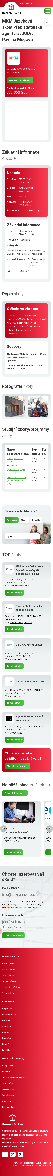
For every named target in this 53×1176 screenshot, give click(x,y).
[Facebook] (5, 1154)
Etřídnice (6, 1071)
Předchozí (3, 828)
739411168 (33, 262)
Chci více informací (16, 766)
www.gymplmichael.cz (20, 659)
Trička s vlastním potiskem (14, 1077)
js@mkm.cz (24, 191)
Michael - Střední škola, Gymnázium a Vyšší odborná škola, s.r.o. (29, 570)
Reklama (6, 1020)
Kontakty (6, 1050)
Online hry (6, 1101)
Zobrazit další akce (14, 793)
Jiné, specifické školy (17, 253)
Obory (24, 520)
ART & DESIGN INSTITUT (30, 681)
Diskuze (5, 1032)
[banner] (11, 8)
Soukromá (25, 239)
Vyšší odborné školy (11, 987)
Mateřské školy (9, 963)
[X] (13, 1154)
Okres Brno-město (27, 234)
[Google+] (20, 1154)
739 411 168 (24, 182)
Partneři (5, 1044)
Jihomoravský (25, 231)
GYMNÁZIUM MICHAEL (29, 644)
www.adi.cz (15, 696)
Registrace (7, 1008)
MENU (47, 11)
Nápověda (6, 1038)
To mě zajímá (13, 592)
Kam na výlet (8, 1107)
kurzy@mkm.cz (14, 72)
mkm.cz (22, 196)
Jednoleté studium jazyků (19, 250)
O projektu (6, 1026)
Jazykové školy (35, 253)
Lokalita (36, 520)
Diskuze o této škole (19, 80)
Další (49, 828)
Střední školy (38, 250)
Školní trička (7, 1083)
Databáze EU (26, 3)
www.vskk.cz (16, 732)
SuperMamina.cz (9, 1095)
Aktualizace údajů (10, 1014)
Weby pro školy (9, 1065)
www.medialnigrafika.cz (21, 622)
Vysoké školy (8, 993)
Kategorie (12, 520)
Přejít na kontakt (12, 935)
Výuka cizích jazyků (16, 469)
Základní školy (8, 969)
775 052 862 (17, 92)
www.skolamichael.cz (20, 585)
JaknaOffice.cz (9, 1089)
